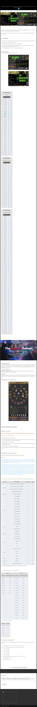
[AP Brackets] (18, 85)
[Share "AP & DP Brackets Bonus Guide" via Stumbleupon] (24, 667)
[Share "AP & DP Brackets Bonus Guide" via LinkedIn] (21, 667)
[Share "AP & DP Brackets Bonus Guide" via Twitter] (15, 667)
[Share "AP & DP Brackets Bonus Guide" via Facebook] (13, 667)
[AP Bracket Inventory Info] (18, 69)
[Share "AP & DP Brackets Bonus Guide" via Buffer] (23, 667)
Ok (18, 8)
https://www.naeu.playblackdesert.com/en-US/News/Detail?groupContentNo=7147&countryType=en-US (18, 433)
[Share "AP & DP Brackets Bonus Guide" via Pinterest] (19, 667)
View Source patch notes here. (20, 455)
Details (22, 7)
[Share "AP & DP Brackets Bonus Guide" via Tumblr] (17, 667)
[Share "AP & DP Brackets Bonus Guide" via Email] (26, 667)
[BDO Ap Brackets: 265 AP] (18, 420)
